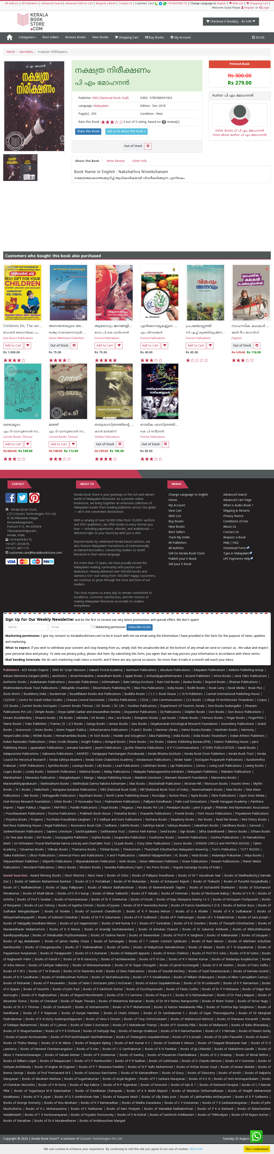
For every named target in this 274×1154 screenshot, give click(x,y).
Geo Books (139, 724)
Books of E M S (14, 971)
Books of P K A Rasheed (215, 1109)
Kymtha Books (58, 766)
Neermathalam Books (207, 790)
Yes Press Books (157, 867)
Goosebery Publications (237, 724)
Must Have (95, 876)
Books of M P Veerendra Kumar (145, 905)
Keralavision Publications (153, 760)
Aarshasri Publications (141, 670)
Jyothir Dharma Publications (144, 748)
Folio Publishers (36, 724)
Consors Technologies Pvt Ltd (101, 1139)
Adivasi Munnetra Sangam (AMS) (26, 676)
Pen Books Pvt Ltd (150, 808)
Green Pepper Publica (71, 730)
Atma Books (222, 676)
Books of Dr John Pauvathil (223, 1037)
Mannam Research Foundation (186, 778)
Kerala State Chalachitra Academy (109, 760)
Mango (89, 778)
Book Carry (216, 688)
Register (249, 8)
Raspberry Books (182, 820)
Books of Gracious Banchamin (95, 1073)
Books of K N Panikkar (161, 1049)
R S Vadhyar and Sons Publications (118, 820)
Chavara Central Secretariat (85, 700)
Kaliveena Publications (57, 754)
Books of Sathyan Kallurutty (49, 965)
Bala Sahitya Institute (138, 682)
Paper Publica (26, 808)
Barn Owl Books (168, 682)
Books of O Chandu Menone (202, 1061)
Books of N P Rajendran (120, 1085)
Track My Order (179, 537)
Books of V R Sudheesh (140, 917)
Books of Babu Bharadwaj (249, 1025)
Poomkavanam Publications (25, 814)
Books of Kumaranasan (71, 899)
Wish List (237, 3)
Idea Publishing (159, 736)
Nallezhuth (41, 790)
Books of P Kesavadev (49, 983)
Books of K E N (199, 1079)
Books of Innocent (154, 1085)
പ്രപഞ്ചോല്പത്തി (198, 326)
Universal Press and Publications (81, 855)
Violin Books (127, 861)
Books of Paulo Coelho (182, 989)
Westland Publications (39, 867)
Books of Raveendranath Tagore (161, 888)
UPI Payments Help (236, 559)
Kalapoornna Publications (21, 754)
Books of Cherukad (43, 1001)
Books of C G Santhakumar (122, 1049)
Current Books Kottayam (39, 706)
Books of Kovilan (57, 911)
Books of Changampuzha (43, 947)
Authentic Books (15, 682)
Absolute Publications (175, 670)
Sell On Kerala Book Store (186, 553)
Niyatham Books (91, 796)
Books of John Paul (66, 989)
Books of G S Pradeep (216, 1055)
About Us (229, 527)
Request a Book (105, 3)
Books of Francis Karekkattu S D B (195, 905)
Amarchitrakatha (82, 676)
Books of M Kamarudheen (139, 1073)
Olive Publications (223, 796)
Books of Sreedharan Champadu (98, 1091)
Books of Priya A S (159, 995)
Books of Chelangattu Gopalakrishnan (142, 1037)
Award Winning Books (45, 876)
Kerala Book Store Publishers (204, 754)
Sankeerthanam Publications (23, 832)
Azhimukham (111, 682)
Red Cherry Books (254, 820)
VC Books (181, 855)
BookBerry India (35, 694)
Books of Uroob (142, 899)
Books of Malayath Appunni (130, 953)
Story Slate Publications (153, 844)
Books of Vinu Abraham (60, 1103)
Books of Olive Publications (125, 971)
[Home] (9, 37)
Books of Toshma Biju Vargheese (230, 1007)
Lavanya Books (83, 766)
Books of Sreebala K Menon (174, 1043)
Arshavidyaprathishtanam (164, 676)
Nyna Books (199, 796)
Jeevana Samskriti (79, 748)
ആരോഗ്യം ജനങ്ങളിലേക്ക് (117, 326)
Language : (93, 106)
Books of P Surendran (155, 923)
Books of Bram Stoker (218, 1001)
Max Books (137, 784)
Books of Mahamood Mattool (192, 1019)
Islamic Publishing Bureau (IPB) (189, 742)
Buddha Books (134, 694)
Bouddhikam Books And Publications (95, 694)
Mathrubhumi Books (54, 784)
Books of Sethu (118, 947)
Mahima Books (89, 772)
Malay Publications (117, 772)
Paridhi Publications (83, 808)
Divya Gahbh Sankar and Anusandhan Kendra (89, 712)
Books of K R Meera (64, 929)
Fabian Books (188, 718)
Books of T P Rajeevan (40, 1013)
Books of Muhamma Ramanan (120, 1001)
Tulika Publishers (14, 855)
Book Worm (11, 694)
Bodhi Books (196, 688)
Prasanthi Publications (155, 814)
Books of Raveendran (144, 935)
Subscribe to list (139, 627)
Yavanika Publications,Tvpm (123, 867)
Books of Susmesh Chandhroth (98, 911)
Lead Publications (127, 766)
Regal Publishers (56, 826)
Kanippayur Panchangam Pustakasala (118, 754)
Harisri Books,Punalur (196, 730)
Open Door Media (251, 796)
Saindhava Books (234, 826)
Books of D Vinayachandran (22, 1031)
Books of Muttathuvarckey (110, 977)
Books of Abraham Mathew (41, 1079)
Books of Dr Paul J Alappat (236, 995)
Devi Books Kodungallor (224, 706)
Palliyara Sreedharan (157, 802)
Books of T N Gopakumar (234, 947)
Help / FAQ (230, 543)
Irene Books (137, 742)
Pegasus (127, 808)
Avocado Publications (83, 682)
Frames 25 (57, 724)
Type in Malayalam (236, 553)
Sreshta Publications (225, 838)
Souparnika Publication (130, 838)
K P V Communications (183, 748)
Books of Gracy (173, 1073)
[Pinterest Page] (34, 502)
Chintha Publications (107, 437)
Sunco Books (183, 844)
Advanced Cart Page (237, 500)
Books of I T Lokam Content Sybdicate (158, 941)
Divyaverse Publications (140, 712)
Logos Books (12, 772)
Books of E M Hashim (218, 965)
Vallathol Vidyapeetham (154, 855)
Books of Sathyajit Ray (99, 1031)
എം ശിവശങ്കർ (151, 333)
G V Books (75, 724)
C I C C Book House (162, 694)
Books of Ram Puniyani (123, 1109)
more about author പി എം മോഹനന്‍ (240, 135)
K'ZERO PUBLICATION (218, 748)
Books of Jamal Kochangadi (179, 965)
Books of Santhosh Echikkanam (172, 1115)
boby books (176, 688)
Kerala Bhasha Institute (164, 754)
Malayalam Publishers (202, 772)
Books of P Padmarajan (177, 917)
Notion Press (178, 796)
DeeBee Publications (142, 706)
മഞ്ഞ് (54, 425)
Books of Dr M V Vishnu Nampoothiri (172, 1001)
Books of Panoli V (47, 959)
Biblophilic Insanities (75, 688)
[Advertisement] (137, 213)
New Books (100, 37)
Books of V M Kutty (52, 1085)
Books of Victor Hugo (253, 1001)
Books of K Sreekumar (99, 1055)
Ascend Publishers (197, 676)
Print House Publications (215, 814)
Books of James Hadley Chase (67, 941)
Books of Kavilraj (131, 1055)
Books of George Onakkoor (138, 1031)
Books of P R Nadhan (130, 1061)
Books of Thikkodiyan (213, 1115)
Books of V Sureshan (240, 1061)
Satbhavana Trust (112, 832)
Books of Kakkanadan (222, 935)
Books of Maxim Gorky (255, 1031)
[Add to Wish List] (27, 345)
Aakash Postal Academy (106, 670)
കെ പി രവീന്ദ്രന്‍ (152, 431)
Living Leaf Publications (225, 766)
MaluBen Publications (236, 772)
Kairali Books (247, 748)
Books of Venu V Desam (103, 1019)
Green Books (44, 730)
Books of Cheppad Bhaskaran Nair (222, 1043)
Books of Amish (230, 1073)
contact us (229, 648)
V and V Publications (121, 855)
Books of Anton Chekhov (171, 953)
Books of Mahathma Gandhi (234, 1049)
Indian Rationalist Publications (24, 742)
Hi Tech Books (100, 736)
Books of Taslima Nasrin (108, 935)
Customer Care (161, 3)
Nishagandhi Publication (59, 796)
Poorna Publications (107, 338)
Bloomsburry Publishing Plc (112, 688)
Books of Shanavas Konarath (237, 1019)
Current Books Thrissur (18, 437)
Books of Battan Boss (239, 905)
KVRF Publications (32, 766)
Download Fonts (235, 548)
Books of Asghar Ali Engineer (54, 1067)
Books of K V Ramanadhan (99, 1103)
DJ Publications (170, 712)
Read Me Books (227, 820)
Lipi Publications (181, 766)
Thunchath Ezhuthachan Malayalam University (176, 850)
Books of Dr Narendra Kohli (82, 971)
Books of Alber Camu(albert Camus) (243, 977)
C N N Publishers (191, 694)
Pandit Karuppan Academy (228, 802)
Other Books (63, 802)
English (221, 3)
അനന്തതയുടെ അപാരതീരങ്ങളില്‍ (78, 326)
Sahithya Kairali (153, 826)
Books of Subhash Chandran (58, 917)
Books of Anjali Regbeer (119, 1079)
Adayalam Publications (209, 670)
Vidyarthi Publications (57, 861)
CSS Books (10, 706)
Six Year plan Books (19, 838)
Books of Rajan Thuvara (78, 1001)
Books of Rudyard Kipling (93, 1043)
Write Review (116, 161)
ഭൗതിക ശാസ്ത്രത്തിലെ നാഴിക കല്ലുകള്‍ (174, 425)
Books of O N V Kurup (73, 894)
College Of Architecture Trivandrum (229, 700)
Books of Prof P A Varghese (183, 935)
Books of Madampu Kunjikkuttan (235, 959)
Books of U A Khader (192, 911)
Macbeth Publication (61, 772)
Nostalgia (158, 796)
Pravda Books (184, 814)
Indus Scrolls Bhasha (63, 742)
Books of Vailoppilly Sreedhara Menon (29, 923)
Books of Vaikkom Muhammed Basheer (43, 882)
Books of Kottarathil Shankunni (212, 888)
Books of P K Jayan (37, 1097)
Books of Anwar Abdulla (237, 1067)
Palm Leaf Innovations (191, 802)
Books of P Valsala (144, 894)
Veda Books (200, 855)
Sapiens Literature (59, 832)
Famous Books (212, 718)
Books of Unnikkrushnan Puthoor (65, 977)
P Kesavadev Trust (88, 802)
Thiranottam (132, 850)
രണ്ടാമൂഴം (11, 425)
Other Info (139, 161)
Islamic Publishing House (231, 742)
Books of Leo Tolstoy (39, 905)
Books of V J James (53, 1025)
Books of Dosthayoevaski (144, 989)
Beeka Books (192, 682)
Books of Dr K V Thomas (21, 1007)
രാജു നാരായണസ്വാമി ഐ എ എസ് (76, 333)
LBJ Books (104, 766)
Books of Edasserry (201, 1073)
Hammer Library (166, 730)
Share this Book (88, 131)
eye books (169, 718)
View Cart (175, 511)
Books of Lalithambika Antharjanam (205, 1097)
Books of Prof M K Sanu (209, 953)
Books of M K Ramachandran (181, 1031)
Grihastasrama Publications (108, 730)
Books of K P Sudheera (251, 1097)
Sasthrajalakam (86, 832)
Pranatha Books (125, 814)
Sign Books (187, 832)
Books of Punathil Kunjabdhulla (246, 882)
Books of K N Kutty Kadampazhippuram (53, 1019)
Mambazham (12, 778)
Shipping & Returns (236, 511)
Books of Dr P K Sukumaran (101, 917)
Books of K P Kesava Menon (148, 911)
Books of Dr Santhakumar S (164, 1013)
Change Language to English (188, 495)
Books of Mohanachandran (92, 965)
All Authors (11, 3)
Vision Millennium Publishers (66, 338)
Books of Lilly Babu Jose (158, 1097)
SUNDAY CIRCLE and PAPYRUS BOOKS (222, 844)
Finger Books (235, 718)
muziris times (240, 784)
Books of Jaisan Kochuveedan (26, 1037)
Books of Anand (257, 1037)
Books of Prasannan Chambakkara (172, 1055)
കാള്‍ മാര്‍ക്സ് (105, 431)
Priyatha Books (16, 820)
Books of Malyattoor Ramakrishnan (159, 947)
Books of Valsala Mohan (62, 1055)
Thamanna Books (83, 850)
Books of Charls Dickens (121, 1013)
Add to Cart (13, 346)
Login (265, 8)
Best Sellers (50, 37)
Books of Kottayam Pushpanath (235, 899)
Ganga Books (95, 724)
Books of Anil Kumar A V (119, 923)
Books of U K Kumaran (91, 953)
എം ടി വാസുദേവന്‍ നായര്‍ (23, 431)
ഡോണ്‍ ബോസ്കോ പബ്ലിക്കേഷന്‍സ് (31, 333)
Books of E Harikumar (86, 1109)
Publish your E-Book (182, 559)
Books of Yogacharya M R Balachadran (42, 1091)
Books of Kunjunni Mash (120, 1097)
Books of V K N (243, 894)
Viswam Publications (225, 861)
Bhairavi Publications (243, 682)
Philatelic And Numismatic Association (242, 808)
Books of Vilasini (200, 947)
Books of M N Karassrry (80, 959)
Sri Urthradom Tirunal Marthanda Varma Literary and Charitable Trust (62, 844)
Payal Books (109, 808)
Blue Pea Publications (149, 688)
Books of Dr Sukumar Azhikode (205, 929)
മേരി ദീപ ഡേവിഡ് (245, 333)
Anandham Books (109, 676)
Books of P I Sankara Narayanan (162, 1079)
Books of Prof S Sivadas (34, 899)
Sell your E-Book (179, 564)
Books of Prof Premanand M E (49, 1073)
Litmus (201, 766)
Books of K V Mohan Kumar (188, 959)
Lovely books (34, 772)
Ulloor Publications (42, 855)
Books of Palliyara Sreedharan (153, 876)
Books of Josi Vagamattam (79, 923)
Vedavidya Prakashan (226, 855)
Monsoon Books (216, 784)
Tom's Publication (224, 850)
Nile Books (31, 796)
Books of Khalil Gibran (38, 894)
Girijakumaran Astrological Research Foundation (184, 724)
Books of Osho (117, 876)
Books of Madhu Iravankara (141, 1103)
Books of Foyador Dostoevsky (92, 1115)
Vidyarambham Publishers (21, 861)
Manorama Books (223, 778)
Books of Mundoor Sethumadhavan (197, 1091)
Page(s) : (87, 114)
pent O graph (203, 808)
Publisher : (103, 98)
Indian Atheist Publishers (247, 736)
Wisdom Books (90, 867)
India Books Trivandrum (210, 736)
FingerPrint (256, 718)
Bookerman (58, 694)
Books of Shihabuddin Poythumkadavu (60, 935)
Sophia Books (101, 838)
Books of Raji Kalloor (85, 1085)
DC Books (103, 706)
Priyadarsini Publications (252, 814)
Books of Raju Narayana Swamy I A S (182, 899)
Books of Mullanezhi (213, 1025)
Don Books (216, 712)
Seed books (168, 832)
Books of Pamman (174, 894)
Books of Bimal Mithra (252, 1055)
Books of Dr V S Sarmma (124, 995)
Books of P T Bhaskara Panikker (101, 1067)
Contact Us (125, 3)
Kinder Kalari (183, 760)
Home (10, 52)
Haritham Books (226, 730)
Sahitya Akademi (179, 826)
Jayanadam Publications (47, 748)
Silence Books (237, 832)
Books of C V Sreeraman (181, 1103)
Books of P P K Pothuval (62, 1031)
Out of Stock (133, 146)
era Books (124, 718)
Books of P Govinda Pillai (177, 1025)
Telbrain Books (57, 850)
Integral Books (115, 742)
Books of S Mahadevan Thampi (135, 1025)
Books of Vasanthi (36, 989)
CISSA (144, 700)
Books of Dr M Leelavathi (202, 983)
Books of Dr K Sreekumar (109, 899)
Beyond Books (215, 682)
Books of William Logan (20, 1061)
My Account (182, 38)
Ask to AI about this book (125, 131)
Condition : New (151, 114)
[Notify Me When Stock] (147, 146)
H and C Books (141, 730)
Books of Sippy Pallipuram (64, 888)
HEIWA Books (42, 736)
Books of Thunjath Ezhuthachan (231, 923)
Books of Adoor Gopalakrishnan (158, 983)
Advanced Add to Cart (79, 3)
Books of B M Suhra (244, 953)
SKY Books (44, 838)
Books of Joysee (108, 905)
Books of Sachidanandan (118, 959)
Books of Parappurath (55, 953)
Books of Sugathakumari (81, 1079)
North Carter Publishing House (127, 796)
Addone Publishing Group (246, 670)
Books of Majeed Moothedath (81, 995)
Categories (26, 37)
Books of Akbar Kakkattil (109, 894)
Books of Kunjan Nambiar (80, 1013)
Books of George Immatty (22, 1103)
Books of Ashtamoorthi (92, 1007)
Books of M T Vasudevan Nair (199, 876)
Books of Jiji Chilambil (195, 1049)
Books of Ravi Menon (207, 941)
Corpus (262, 700)
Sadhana (111, 826)
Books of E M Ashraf (131, 1115)
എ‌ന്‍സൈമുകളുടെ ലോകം (163, 326)
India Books (181, 736)
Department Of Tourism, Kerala (182, 706)
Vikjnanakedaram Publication (96, 861)
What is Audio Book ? (238, 505)
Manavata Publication (40, 778)
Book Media (236, 688)
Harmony (247, 730)
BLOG (259, 38)
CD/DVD (9, 700)
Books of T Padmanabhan (84, 947)
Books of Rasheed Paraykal (219, 1085)
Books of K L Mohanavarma (46, 1109)
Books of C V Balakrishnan (215, 917)
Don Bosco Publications (18, 338)
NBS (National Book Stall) (118, 790)
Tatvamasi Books (31, 850)
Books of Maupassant (55, 1061)
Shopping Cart (258, 3)
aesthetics (59, 676)
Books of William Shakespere (194, 977)
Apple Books (134, 676)
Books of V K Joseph (187, 1037)
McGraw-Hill (192, 784)
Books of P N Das (152, 959)
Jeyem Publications (108, 748)
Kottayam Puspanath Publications (219, 760)
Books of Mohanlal (16, 983)
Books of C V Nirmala (220, 1031)
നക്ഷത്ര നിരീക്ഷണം (112, 71)
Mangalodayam (69, 778)
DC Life (119, 706)
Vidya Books (253, 855)
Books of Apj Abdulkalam (21, 941)
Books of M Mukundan (130, 882)
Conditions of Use (235, 521)
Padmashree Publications (122, 802)
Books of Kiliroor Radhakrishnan (111, 888)
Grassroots (23, 730)
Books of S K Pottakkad (92, 882)
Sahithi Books (129, 826)
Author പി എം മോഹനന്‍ (232, 96)
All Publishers (30, 3)
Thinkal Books (109, 850)
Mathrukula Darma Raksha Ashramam (99, 784)
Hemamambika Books (70, 736)
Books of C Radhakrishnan (22, 888)
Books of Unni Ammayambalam (236, 1079)
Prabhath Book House (95, 814)
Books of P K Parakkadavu (151, 977)
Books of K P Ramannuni (240, 983)
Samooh (255, 826)
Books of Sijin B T (183, 1085)
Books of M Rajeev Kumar (249, 1115)
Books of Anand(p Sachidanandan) (109, 929)
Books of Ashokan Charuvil (158, 929)
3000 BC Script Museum (69, 670)
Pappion (237, 338)
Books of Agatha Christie (75, 905)
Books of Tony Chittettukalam (145, 1019)
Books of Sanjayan (254, 935)
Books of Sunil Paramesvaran (209, 971)
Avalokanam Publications (47, 682)
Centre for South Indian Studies (41, 700)
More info (196, 1149)
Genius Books (118, 724)
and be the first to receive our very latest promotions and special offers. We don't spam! (102, 619)
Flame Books (12, 724)
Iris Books (157, 742)
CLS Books (193, 700)
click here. (104, 654)
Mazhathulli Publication (165, 784)
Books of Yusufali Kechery (166, 971)
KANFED (83, 754)
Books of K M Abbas (56, 1043)
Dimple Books (44, 712)
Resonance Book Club (86, 826)
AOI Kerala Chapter (35, 670)
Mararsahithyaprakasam (20, 784)
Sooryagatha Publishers (71, 838)
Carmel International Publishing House (233, 694)
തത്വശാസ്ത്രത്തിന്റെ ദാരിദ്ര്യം (119, 425)
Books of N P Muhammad (131, 1007)
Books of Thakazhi (206, 882)
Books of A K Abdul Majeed (147, 1091)
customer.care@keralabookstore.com (35, 553)
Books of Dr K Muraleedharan (55, 1121)
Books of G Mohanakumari (194, 995)
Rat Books (205, 820)
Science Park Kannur (142, 832)
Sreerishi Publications (192, 838)
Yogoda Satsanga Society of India (196, 867)
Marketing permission (110, 627)
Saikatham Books (206, 826)
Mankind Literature (148, 778)
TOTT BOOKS (250, 850)
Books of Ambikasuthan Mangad (102, 1121)
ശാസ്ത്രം (26, 52)
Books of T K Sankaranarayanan (224, 1103)
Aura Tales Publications (251, 676)
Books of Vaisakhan (17, 1121)
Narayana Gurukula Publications (74, 790)
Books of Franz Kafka (252, 965)
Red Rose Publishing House (22, 826)
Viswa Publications (195, 861)
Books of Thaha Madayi (20, 1043)
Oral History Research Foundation (27, 802)
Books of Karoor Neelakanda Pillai (178, 1007)
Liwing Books (254, 766)
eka (110, 718)
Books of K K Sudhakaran (232, 911)
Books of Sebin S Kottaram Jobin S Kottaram (100, 983)
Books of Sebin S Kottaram (89, 1025)
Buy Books (156, 38)
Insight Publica (91, 742)
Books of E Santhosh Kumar (103, 989)
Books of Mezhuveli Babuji (210, 894)
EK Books (98, 718)
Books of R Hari (87, 1049)
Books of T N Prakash (44, 971)
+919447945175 (177, 3)
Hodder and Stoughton (129, 736)
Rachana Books (156, 820)
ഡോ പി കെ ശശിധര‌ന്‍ (112, 333)
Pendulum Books (178, 808)
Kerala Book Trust (241, 754)
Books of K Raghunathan (39, 995)
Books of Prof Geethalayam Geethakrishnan (82, 1037)
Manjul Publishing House (114, 778)
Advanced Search (52, 3)
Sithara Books (260, 832)
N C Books (23, 790)
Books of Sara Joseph (253, 917)
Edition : (152, 106)
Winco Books (67, 867)
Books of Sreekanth (57, 1007)
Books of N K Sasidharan (20, 977)
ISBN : (156, 98)
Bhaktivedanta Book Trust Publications (30, 688)
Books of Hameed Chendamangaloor (46, 1049)
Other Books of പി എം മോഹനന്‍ (239, 131)
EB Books (66, 718)
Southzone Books (161, 838)
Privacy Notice (233, 516)
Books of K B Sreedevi (189, 923)
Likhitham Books (155, 766)
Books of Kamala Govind (250, 971)
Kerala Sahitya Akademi (65, 760)
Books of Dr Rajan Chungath (135, 965)
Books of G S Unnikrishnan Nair (77, 1097)
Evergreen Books (146, 718)
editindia (82, 718)
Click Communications (167, 700)
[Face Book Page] (10, 502)
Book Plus (255, 688)
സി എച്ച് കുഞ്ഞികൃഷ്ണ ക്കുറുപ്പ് (210, 333)
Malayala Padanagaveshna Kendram (158, 772)
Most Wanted (74, 876)
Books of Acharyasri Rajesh (169, 882)
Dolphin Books (195, 712)
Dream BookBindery (17, 718)
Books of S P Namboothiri (93, 1061)
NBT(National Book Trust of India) (164, 790)
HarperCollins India (16, 736)
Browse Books (75, 37)
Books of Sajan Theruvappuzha (211, 1013)
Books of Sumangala (109, 941)
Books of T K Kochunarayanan (46, 1115)
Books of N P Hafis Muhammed (150, 1067)
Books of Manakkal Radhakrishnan (168, 1109)
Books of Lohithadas (163, 1061)
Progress (37, 820)
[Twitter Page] (22, 502)
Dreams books (45, 718)
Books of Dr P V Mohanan (220, 989)
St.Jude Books (124, 844)
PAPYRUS (60, 808)
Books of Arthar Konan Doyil (196, 1067)
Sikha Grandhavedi (211, 832)
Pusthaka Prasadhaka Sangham (68, 820)
